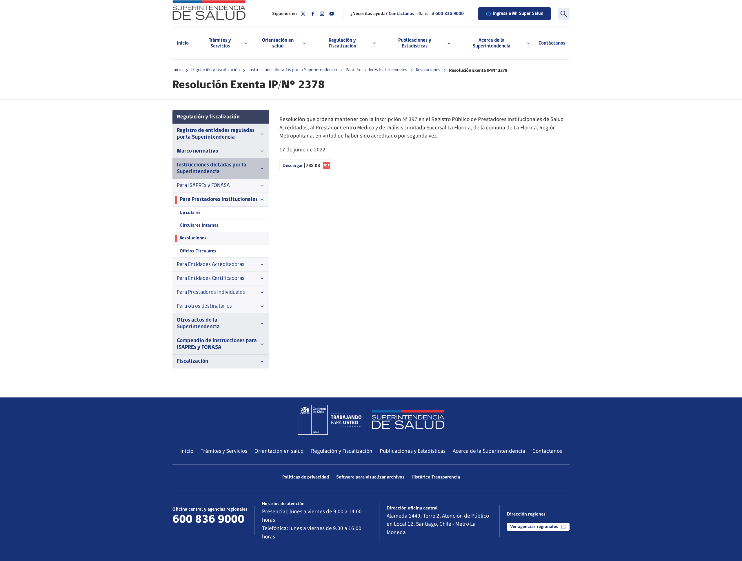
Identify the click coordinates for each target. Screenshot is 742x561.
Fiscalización (192, 361)
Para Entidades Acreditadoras (210, 264)
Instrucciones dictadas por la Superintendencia (292, 70)
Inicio (183, 43)
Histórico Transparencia (436, 477)
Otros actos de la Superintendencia (198, 324)
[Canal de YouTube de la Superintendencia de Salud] (331, 13)
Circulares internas (199, 225)
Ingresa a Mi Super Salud (518, 13)
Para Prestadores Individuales (211, 292)
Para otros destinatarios (204, 306)
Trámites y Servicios (224, 451)
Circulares (190, 212)
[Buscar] (564, 14)
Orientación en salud (279, 451)
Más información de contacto (207, 531)
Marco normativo (197, 151)
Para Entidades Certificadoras (210, 278)
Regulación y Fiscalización (341, 451)
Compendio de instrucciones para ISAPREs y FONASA (217, 344)
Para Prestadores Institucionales (376, 70)
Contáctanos (552, 43)
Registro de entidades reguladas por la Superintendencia (215, 134)
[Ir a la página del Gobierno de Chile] (329, 420)
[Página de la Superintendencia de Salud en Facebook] (312, 13)
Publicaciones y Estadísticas (412, 451)
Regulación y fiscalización (215, 70)
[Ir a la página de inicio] (215, 10)
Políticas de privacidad (305, 477)
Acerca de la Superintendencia (489, 451)
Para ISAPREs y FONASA (203, 185)
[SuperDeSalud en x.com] (303, 13)
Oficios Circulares (198, 251)
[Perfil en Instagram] (322, 13)
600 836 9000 (449, 14)
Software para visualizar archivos (370, 477)
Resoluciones (428, 70)
